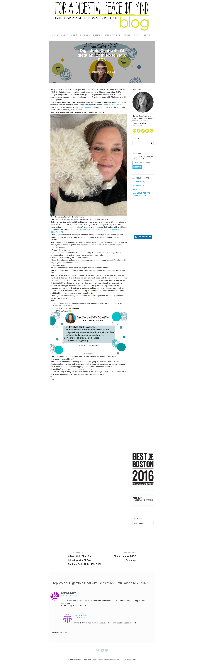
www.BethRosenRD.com (85, 230)
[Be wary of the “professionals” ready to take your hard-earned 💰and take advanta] (149, 257)
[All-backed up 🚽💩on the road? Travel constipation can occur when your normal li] (149, 292)
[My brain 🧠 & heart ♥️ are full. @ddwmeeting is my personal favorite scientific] (149, 361)
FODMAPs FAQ (138, 182)
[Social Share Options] (134, 273)
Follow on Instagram (144, 237)
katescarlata (97, 72)
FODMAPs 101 (138, 186)
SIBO (134, 189)
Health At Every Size (111, 105)
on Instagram (103, 230)
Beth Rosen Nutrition (83, 107)
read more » (137, 125)
